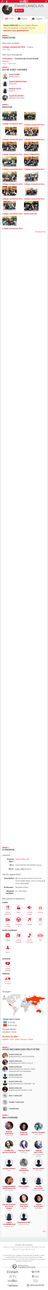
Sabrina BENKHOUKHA (18, 82)
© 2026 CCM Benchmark (24, 1261)
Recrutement (24, 1257)
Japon (17, 1039)
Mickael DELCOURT (38, 1152)
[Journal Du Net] (12, 1276)
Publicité (36, 1255)
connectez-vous (26, 28)
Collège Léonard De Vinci (13, 47)
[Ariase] (12, 1285)
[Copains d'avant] (12, 1280)
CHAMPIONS (14, 1109)
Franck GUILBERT (38, 1133)
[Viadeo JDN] (35, 1280)
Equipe (19, 1255)
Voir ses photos (40, 232)
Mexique (24, 1039)
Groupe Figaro (40, 1259)
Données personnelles (35, 1257)
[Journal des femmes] (12, 1272)
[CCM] (35, 1272)
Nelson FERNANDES (32, 154)
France (13, 1032)
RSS (17, 1257)
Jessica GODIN (24, 1151)
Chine (11, 1039)
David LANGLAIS (30, 214)
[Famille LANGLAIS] (5, 1102)
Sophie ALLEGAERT (38, 1205)
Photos (24, 19)
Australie (5, 1039)
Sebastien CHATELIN (24, 1205)
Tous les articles (10, 1257)
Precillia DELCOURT (38, 1187)
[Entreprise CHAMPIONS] (5, 1109)
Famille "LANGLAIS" (16, 1102)
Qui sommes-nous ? (9, 1255)
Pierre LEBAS (24, 1186)
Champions (7, 59)
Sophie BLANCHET (16, 96)
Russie (30, 1039)
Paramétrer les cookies (10, 1259)
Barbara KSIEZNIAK (9, 1133)
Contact (42, 1255)
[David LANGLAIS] (7, 9)
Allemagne (6, 1032)
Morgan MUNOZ (9, 1169)
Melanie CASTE (15, 89)
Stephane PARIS (23, 1222)
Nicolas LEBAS (38, 1169)
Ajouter (20, 11)
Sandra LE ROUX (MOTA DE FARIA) (9, 1206)
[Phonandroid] (35, 1285)
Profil (11, 19)
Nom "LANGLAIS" (15, 1096)
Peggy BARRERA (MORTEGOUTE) (9, 1187)
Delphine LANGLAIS (24, 1134)
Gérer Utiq (21, 1259)
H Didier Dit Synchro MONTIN (9, 1152)
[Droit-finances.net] (35, 1276)
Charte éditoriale (27, 1255)
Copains (39, 19)
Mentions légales (30, 1259)
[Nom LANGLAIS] (5, 1095)
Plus (44, 1231)
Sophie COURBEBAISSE (9, 1223)
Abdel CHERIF (14, 74)
